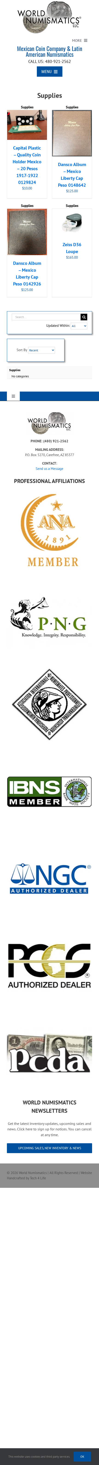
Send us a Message (49, 468)
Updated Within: (58, 325)
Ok (82, 1457)
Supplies (27, 107)
